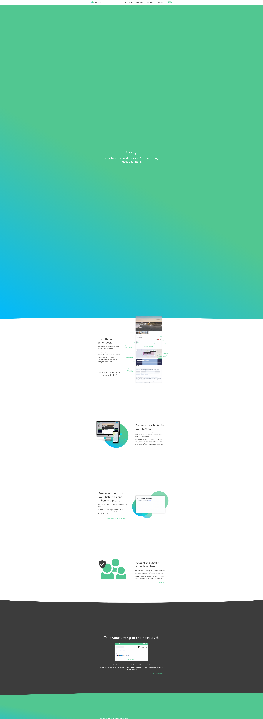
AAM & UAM (139, 2)
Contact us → (161, 582)
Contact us (160, 2)
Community (149, 2)
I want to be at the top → (157, 673)
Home (124, 2)
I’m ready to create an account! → (155, 449)
